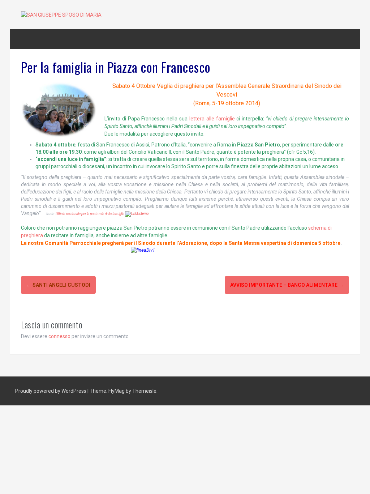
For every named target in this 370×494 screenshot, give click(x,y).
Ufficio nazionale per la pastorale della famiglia (90, 214)
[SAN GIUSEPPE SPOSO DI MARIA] (61, 14)
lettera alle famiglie (212, 119)
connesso (59, 336)
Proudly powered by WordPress (51, 391)
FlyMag (116, 391)
